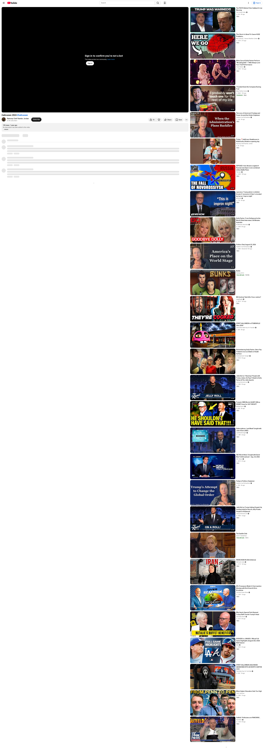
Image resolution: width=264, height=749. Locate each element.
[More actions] (186, 120)
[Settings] (248, 3)
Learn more (111, 59)
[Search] (157, 3)
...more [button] (5, 129)
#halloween (22, 115)
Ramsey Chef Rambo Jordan (18, 119)
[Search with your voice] (165, 3)
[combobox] (127, 3)
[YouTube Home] (12, 3)
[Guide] (3, 3)
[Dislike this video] (159, 120)
